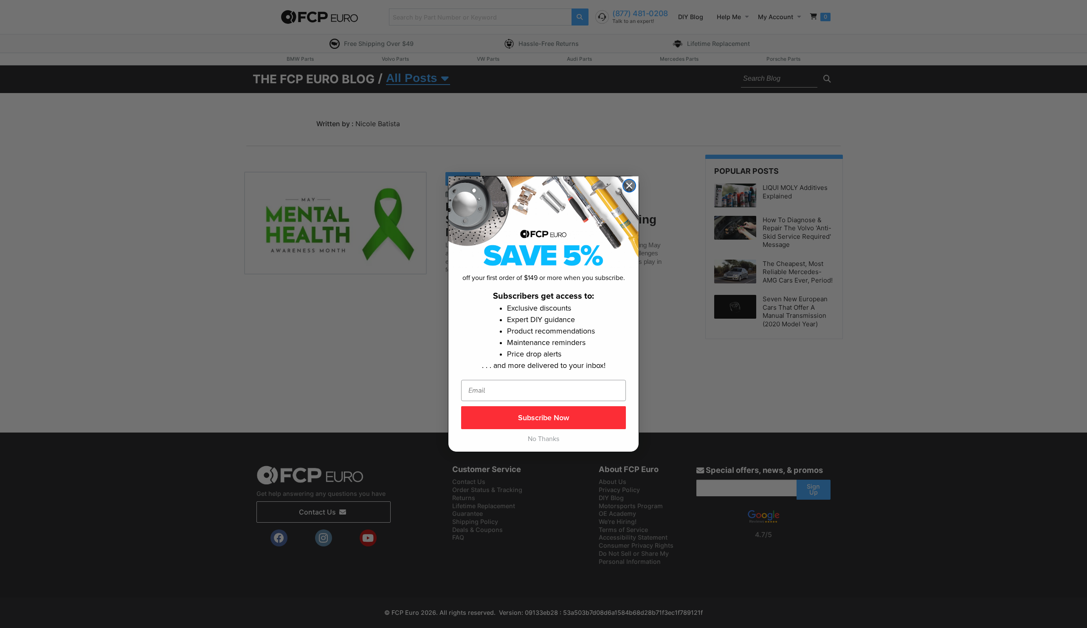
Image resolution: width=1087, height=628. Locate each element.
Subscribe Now (543, 417)
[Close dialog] (629, 185)
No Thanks (543, 439)
